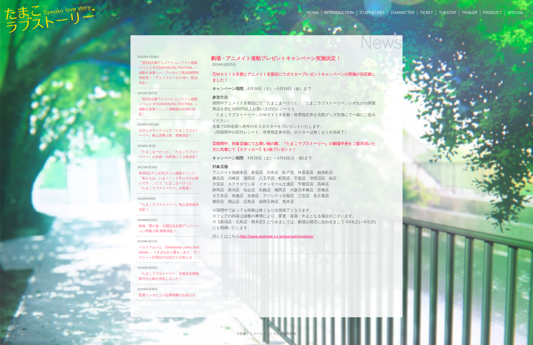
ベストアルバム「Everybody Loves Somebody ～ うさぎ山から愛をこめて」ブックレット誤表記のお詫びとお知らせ (169, 252)
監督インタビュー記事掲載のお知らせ (167, 295)
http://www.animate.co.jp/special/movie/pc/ (277, 236)
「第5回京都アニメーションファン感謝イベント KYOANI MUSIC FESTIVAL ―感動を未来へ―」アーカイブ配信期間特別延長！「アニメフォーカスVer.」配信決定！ (169, 73)
